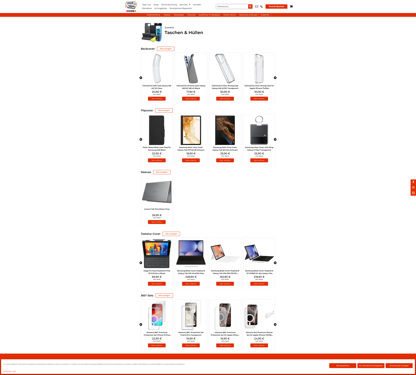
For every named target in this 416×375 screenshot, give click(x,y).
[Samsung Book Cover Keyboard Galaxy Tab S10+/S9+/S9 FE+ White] (225, 253)
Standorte (147, 8)
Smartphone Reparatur (180, 8)
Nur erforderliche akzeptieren (371, 366)
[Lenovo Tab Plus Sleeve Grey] (157, 192)
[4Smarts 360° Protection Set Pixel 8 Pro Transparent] (191, 315)
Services (184, 4)
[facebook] (413, 182)
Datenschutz (7, 371)
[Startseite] (131, 6)
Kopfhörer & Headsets (209, 15)
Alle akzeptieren (342, 366)
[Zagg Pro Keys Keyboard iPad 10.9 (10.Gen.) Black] (157, 253)
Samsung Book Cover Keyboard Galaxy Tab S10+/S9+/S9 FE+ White (225, 273)
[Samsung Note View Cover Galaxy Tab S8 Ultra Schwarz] (225, 130)
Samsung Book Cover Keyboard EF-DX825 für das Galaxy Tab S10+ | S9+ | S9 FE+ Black (259, 273)
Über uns (146, 4)
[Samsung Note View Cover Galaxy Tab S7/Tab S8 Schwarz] (191, 130)
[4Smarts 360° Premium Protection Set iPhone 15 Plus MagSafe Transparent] (157, 315)
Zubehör (265, 15)
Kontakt (197, 4)
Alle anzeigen (166, 49)
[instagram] (413, 187)
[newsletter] (413, 193)
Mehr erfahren (156, 99)
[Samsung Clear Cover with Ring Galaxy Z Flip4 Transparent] (259, 130)
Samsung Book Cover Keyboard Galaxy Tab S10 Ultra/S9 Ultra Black (191, 273)
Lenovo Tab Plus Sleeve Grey (157, 209)
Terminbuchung (169, 4)
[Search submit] (250, 6)
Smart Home (229, 15)
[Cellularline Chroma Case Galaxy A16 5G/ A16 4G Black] (191, 68)
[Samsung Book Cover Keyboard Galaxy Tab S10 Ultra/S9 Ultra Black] (191, 253)
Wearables (179, 15)
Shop (156, 4)
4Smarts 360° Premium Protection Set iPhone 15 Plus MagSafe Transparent (157, 335)
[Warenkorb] (291, 6)
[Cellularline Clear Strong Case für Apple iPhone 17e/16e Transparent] (259, 68)
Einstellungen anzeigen (399, 366)
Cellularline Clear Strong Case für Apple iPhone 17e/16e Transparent (259, 88)
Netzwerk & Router (248, 15)
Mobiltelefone (153, 15)
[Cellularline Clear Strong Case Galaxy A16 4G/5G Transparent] (225, 68)
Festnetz (191, 15)
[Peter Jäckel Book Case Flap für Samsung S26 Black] (157, 130)
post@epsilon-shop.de (256, 6)
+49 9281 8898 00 (261, 6)
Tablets (166, 15)
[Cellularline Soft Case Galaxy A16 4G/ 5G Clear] (157, 68)
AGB (14, 371)
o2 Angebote (160, 8)
